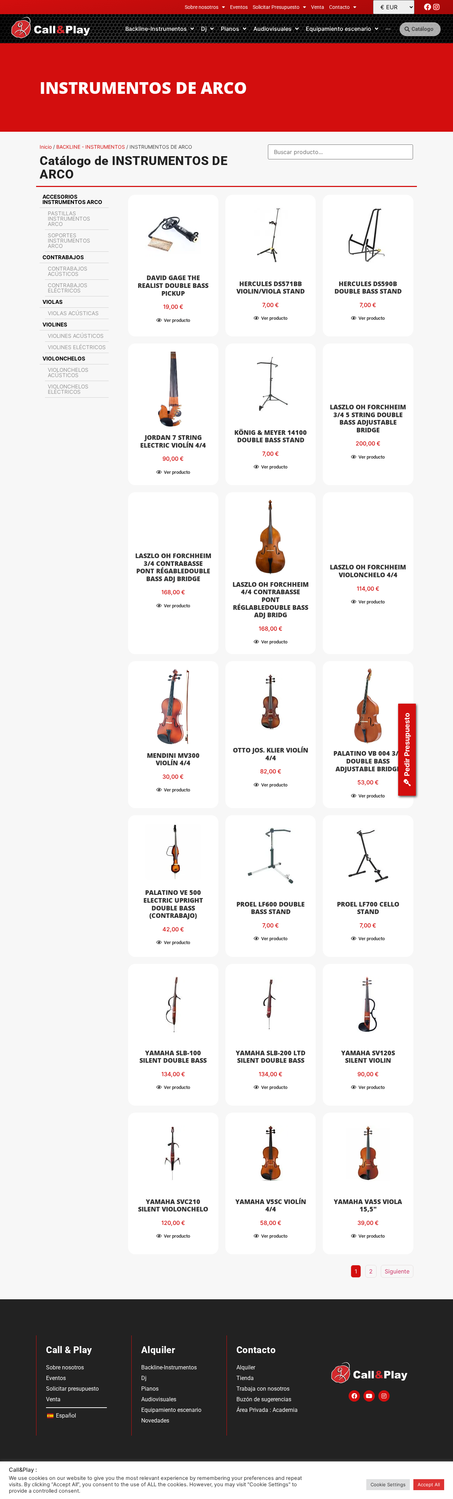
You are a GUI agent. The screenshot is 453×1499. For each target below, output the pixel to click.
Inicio (46, 147)
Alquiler (245, 1367)
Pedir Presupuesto (407, 744)
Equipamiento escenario (171, 1410)
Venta (317, 7)
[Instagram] (436, 7)
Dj (144, 1378)
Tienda (245, 1378)
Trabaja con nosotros (262, 1388)
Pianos (150, 1388)
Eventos (239, 7)
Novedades (155, 1420)
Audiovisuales (158, 1399)
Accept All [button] (429, 1484)
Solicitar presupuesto (72, 1388)
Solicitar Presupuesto (276, 7)
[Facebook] (427, 7)
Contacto (339, 7)
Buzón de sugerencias (263, 1399)
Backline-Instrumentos (169, 1367)
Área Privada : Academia (267, 1410)
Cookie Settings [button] (388, 1484)
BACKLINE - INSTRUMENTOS (90, 147)
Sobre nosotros (201, 7)
